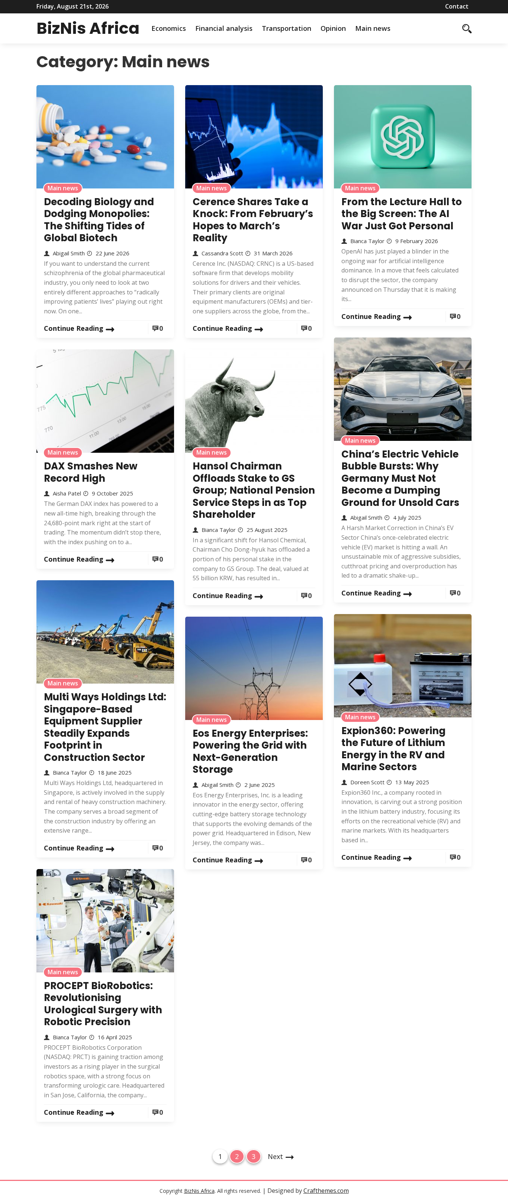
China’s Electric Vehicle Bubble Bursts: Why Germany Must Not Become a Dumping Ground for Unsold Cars (400, 478)
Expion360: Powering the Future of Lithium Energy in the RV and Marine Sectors (393, 749)
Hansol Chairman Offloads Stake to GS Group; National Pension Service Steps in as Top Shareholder (254, 490)
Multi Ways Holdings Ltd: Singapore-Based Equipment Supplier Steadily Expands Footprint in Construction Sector (105, 727)
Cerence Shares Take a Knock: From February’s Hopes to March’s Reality (253, 220)
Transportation (286, 28)
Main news (372, 28)
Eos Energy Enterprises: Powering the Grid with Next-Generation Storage (250, 752)
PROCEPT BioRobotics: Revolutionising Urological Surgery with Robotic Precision (103, 1004)
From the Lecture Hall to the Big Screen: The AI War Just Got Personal (401, 214)
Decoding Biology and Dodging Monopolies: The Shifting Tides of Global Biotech (99, 220)
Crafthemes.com (326, 1191)
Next (275, 1156)
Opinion (333, 28)
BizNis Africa (87, 28)
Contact (457, 6)
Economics (168, 28)
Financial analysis (224, 28)
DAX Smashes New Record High (91, 472)
